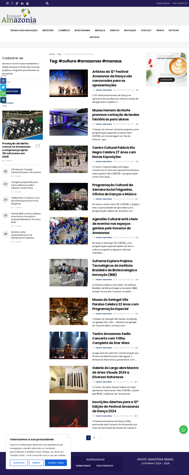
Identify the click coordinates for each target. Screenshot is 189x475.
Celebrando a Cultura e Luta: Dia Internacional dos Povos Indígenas (25, 200)
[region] (38, 452)
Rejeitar (36, 462)
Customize (19, 462)
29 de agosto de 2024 (124, 90)
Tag (59, 54)
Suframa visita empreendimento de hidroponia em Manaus (22, 235)
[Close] (68, 437)
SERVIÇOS (100, 30)
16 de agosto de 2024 (124, 237)
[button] (47, 3)
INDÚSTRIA (48, 30)
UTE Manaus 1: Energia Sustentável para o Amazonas (26, 171)
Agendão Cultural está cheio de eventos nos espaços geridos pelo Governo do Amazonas (115, 226)
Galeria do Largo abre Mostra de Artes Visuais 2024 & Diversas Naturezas (115, 372)
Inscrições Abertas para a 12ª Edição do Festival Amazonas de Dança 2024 (115, 406)
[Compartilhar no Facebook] (3, 81)
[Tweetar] (3, 87)
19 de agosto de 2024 (124, 199)
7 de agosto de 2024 (124, 416)
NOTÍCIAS (174, 30)
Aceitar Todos (56, 462)
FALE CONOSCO (180, 3)
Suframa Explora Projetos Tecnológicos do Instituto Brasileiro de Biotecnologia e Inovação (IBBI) (114, 268)
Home (52, 54)
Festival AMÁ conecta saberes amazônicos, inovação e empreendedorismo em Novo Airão (26, 218)
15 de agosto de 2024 (124, 313)
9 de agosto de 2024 (124, 382)
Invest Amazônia (104, 90)
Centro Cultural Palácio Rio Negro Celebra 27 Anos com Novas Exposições (114, 152)
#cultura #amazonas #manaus (78, 54)
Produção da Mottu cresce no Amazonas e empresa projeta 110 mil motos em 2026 (16, 150)
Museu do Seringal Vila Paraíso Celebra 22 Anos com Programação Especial (115, 304)
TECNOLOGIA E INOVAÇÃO (24, 30)
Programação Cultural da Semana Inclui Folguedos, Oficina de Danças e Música (114, 189)
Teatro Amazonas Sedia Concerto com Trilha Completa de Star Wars (111, 338)
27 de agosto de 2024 (124, 161)
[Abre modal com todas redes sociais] (3, 100)
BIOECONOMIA (82, 30)
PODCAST (146, 30)
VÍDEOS (160, 30)
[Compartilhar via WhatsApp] (3, 94)
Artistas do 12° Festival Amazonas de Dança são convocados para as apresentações (112, 78)
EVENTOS (114, 30)
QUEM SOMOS (163, 3)
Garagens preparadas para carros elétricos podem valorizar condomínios (24, 185)
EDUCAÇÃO (130, 30)
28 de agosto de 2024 (124, 124)
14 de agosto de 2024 (124, 348)
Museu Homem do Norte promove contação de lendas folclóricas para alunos (115, 115)
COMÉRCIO (64, 30)
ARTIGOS (94, 37)
